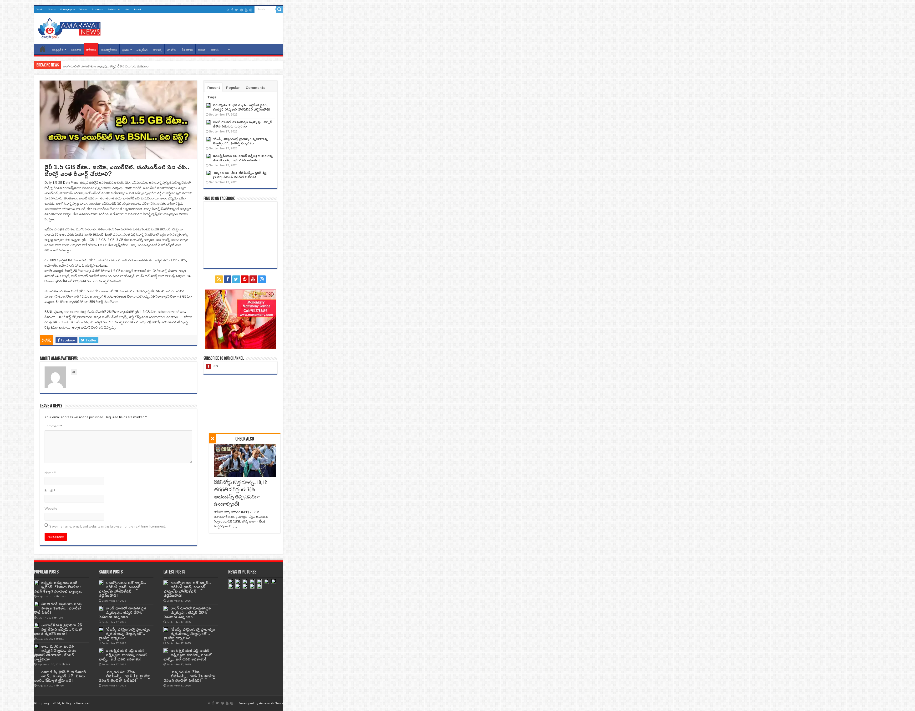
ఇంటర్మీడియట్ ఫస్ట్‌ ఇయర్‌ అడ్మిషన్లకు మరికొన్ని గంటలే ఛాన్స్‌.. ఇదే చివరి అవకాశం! (243, 157)
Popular (233, 87)
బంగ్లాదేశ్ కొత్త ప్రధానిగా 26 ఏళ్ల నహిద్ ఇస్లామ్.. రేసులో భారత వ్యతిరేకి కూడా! (58, 629)
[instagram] (251, 10)
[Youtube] (246, 10)
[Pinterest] (241, 10)
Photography (67, 9)
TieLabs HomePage (42, 49)
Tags (211, 97)
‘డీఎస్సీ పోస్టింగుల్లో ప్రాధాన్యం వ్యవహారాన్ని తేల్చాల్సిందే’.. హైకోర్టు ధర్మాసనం (106, 66)
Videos (83, 9)
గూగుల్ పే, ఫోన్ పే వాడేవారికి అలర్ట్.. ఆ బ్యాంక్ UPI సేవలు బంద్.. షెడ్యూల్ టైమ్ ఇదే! (60, 676)
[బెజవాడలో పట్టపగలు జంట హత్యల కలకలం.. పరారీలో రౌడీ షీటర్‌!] (36, 604)
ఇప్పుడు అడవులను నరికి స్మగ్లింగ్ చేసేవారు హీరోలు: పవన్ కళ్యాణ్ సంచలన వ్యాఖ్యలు (58, 587)
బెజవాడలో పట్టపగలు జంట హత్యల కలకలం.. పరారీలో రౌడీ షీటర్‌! (58, 608)
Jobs (126, 9)
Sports (52, 9)
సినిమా (202, 50)
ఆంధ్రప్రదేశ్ (57, 50)
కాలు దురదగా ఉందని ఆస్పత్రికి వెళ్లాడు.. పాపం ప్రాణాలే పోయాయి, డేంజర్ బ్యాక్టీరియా (55, 652)
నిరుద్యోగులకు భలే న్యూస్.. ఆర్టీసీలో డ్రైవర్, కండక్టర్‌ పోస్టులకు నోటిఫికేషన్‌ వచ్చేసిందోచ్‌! (241, 107)
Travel (137, 9)
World (39, 9)
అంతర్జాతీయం (109, 50)
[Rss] (228, 10)
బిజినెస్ (215, 50)
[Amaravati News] (71, 27)
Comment (53, 426)
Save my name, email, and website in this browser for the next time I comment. (107, 526)
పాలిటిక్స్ (157, 50)
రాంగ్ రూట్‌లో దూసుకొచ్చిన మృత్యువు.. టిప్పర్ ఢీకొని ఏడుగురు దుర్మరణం (242, 124)
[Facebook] (232, 10)
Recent (213, 87)
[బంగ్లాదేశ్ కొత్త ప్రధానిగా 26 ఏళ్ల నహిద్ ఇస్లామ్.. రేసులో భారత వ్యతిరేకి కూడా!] (36, 625)
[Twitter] (236, 10)
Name (50, 472)
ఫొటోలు (172, 50)
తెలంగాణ (76, 50)
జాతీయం (91, 50)
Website (51, 508)
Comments (255, 87)
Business (97, 9)
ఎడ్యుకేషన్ (142, 50)
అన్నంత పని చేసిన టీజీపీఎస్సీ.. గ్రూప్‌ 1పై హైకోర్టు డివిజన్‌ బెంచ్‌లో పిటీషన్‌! (240, 174)
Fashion (112, 9)
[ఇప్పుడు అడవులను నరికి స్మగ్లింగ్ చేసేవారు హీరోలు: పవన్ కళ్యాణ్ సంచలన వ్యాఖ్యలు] (36, 582)
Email (50, 490)
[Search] (279, 9)
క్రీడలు (125, 50)
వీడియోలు (187, 50)
